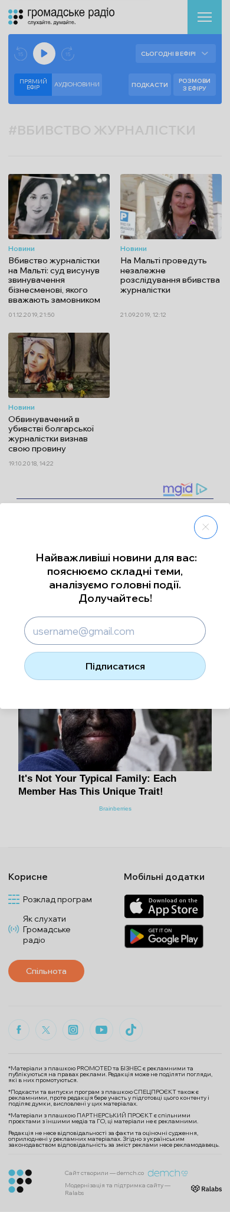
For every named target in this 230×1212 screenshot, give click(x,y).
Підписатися (115, 666)
